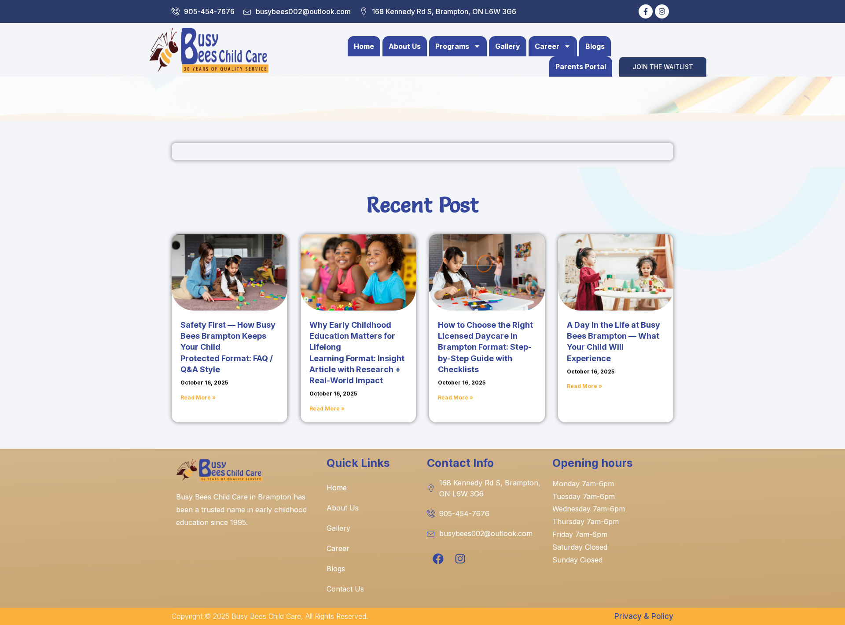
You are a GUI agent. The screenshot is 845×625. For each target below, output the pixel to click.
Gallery (507, 46)
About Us (405, 46)
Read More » (198, 397)
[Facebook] (438, 559)
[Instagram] (662, 11)
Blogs (595, 46)
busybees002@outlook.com (303, 11)
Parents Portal (580, 66)
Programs (452, 46)
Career (547, 46)
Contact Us (345, 588)
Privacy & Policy (643, 616)
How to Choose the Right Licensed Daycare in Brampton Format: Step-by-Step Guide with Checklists (485, 347)
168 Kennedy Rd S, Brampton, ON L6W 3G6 (444, 11)
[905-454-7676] (176, 11)
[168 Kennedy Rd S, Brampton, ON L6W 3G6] (363, 11)
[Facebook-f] (646, 11)
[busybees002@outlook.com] (247, 11)
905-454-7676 (209, 11)
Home (364, 46)
